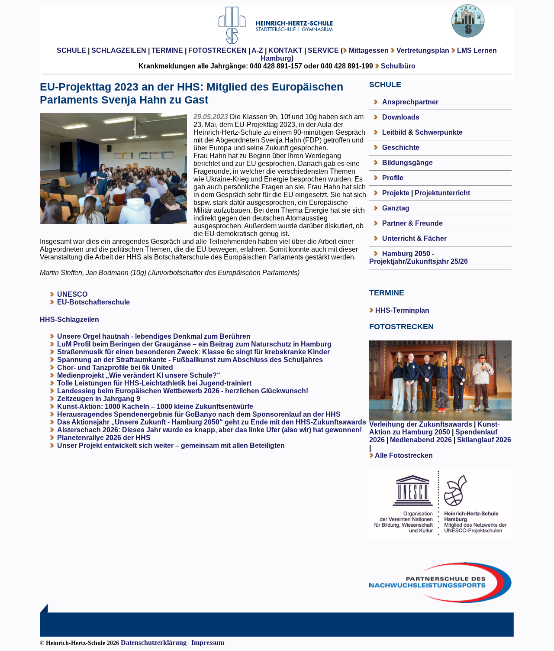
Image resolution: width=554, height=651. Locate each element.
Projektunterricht (442, 193)
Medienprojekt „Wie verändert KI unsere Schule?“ (138, 375)
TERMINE (167, 50)
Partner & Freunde (412, 223)
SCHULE (71, 50)
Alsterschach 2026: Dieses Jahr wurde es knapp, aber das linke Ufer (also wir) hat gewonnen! (209, 430)
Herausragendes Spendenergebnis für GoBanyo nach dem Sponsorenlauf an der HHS (199, 414)
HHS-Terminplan (402, 310)
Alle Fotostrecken (404, 455)
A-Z (257, 50)
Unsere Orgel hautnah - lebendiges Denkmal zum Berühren (154, 336)
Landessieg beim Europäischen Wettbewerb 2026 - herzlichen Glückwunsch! (182, 391)
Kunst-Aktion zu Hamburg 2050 (434, 428)
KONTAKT (285, 50)
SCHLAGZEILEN (118, 50)
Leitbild (394, 132)
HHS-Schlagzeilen (69, 319)
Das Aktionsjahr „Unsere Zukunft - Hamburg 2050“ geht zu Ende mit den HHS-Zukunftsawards (211, 422)
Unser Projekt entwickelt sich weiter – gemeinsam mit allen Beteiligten (171, 445)
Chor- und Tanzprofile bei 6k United (115, 367)
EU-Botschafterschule (93, 302)
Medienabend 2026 (421, 440)
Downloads (400, 117)
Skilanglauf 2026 (484, 440)
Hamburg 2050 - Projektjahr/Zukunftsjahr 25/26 (418, 257)
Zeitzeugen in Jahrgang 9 (98, 398)
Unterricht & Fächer (414, 238)
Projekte (395, 193)
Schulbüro (398, 66)
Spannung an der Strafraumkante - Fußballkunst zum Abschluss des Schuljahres (190, 359)
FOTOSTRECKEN (217, 50)
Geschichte (400, 147)
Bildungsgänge (407, 162)
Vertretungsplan (422, 50)
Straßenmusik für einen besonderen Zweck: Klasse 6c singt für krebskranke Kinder (193, 352)
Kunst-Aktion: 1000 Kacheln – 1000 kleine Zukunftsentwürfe (155, 406)
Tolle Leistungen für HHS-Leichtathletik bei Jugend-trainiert (154, 383)
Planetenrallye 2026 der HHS (104, 437)
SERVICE (323, 50)
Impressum (207, 642)
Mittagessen (369, 50)
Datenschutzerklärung (154, 642)
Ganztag (395, 208)
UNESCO (72, 294)
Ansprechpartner (410, 102)
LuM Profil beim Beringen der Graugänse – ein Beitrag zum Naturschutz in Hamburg (194, 344)
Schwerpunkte (439, 132)
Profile (392, 177)
